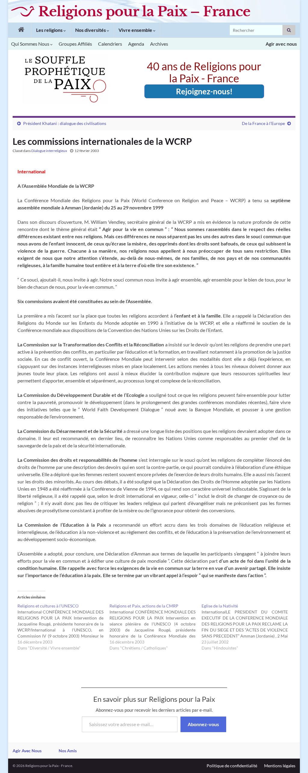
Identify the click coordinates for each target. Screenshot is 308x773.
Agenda (136, 44)
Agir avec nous (281, 44)
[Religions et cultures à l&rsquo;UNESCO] (63, 627)
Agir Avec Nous (27, 750)
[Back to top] (294, 759)
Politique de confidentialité (232, 765)
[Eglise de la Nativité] (248, 627)
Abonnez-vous (203, 724)
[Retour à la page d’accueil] (19, 30)
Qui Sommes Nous (30, 44)
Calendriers (110, 44)
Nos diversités (91, 30)
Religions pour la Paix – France (144, 11)
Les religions (49, 30)
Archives (159, 44)
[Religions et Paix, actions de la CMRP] (155, 627)
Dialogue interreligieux (49, 150)
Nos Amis (68, 750)
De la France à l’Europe (263, 123)
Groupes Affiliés (75, 44)
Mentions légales (279, 765)
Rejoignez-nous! (204, 91)
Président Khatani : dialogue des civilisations (64, 123)
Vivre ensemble (136, 30)
